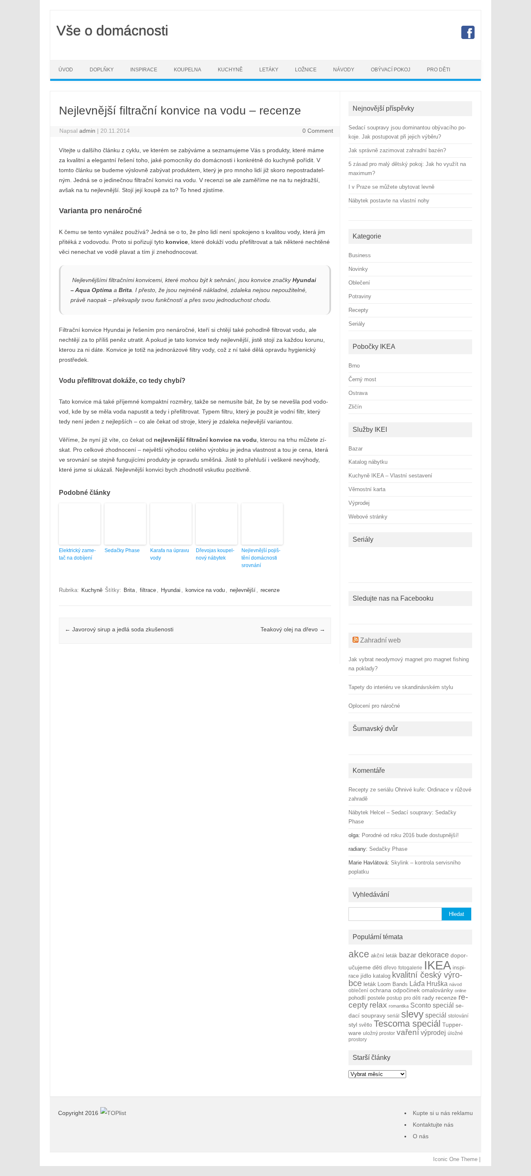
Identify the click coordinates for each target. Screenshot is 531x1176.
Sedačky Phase (122, 550)
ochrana (380, 990)
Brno (354, 366)
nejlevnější (243, 590)
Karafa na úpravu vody (169, 554)
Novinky (358, 269)
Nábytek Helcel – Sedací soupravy (390, 812)
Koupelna (187, 70)
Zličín (355, 407)
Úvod (65, 70)
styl (352, 1024)
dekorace (433, 955)
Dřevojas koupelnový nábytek (215, 554)
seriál (393, 1015)
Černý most (362, 379)
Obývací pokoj (390, 70)
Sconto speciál (432, 1005)
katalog (381, 976)
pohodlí (357, 998)
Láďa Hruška (428, 983)
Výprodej (359, 503)
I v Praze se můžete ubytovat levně (391, 187)
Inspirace (143, 70)
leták (369, 984)
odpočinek (406, 990)
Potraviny (359, 296)
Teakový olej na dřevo (293, 629)
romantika (399, 1005)
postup (394, 998)
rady (428, 997)
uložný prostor (379, 1033)
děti (377, 967)
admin (87, 130)
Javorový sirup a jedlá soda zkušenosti (119, 629)
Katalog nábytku (367, 462)
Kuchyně (230, 70)
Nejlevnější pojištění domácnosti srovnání (260, 558)
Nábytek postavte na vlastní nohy (388, 200)
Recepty (358, 310)
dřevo (390, 967)
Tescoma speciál (407, 1023)
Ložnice (306, 70)
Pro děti (438, 70)
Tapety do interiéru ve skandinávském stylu (400, 687)
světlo (365, 1024)
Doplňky (102, 70)
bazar (408, 955)
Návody (343, 70)
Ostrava (358, 393)
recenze (270, 590)
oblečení (358, 990)
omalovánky (437, 990)
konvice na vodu (205, 590)
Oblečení (359, 283)
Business (359, 255)
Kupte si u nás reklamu (443, 1113)
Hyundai (170, 590)
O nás (421, 1136)
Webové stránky (367, 517)
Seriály (356, 324)
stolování (458, 1015)
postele (376, 998)
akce (358, 954)
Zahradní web (380, 640)
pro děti (412, 998)
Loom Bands (393, 984)
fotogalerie (410, 967)
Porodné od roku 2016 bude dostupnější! (410, 835)
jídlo (365, 976)
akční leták (384, 956)
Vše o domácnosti (112, 30)
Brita (129, 590)
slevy (412, 1014)
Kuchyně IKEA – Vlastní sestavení (390, 475)
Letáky (268, 70)
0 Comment (317, 130)
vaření (408, 1032)
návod (455, 984)
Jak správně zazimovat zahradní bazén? (397, 150)
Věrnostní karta (366, 489)
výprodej (433, 1032)
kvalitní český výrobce (405, 979)
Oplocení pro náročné (374, 706)
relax (378, 1005)
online (460, 990)
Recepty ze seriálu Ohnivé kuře (386, 789)
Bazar (355, 449)
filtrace (148, 590)
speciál (435, 1015)
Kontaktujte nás (433, 1124)
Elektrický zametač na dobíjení (77, 554)
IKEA (437, 965)
